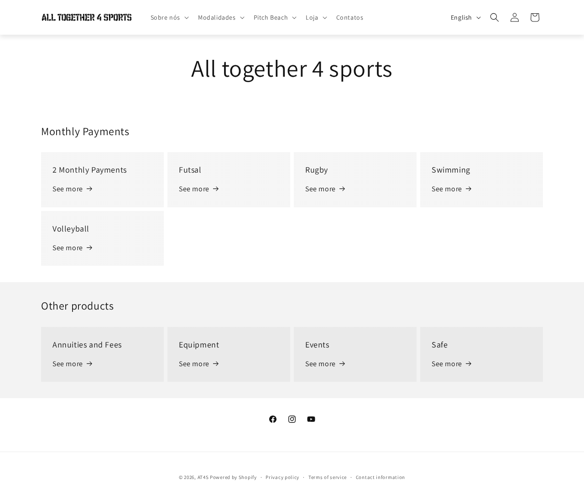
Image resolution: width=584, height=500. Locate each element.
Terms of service (327, 477)
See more (67, 189)
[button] (169, 17)
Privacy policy (282, 477)
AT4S (203, 477)
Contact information (380, 477)
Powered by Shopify (233, 477)
